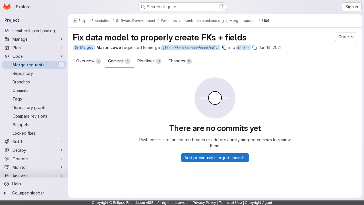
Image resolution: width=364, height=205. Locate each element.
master (243, 48)
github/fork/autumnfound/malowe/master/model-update (191, 48)
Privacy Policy (204, 202)
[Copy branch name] (224, 47)
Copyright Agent (258, 202)
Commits (118, 60)
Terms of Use (230, 202)
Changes (179, 60)
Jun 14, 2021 (269, 47)
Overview (88, 60)
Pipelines (148, 60)
